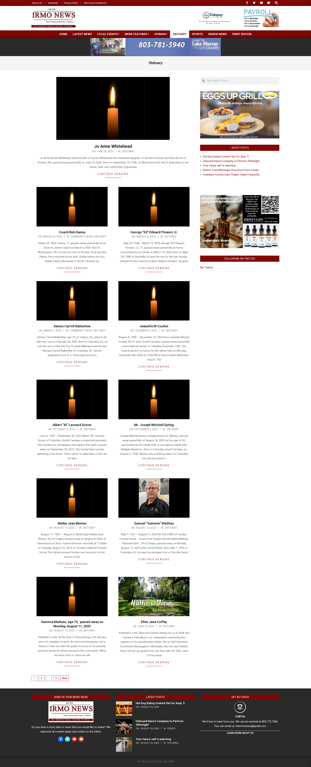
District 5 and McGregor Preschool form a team (231, 170)
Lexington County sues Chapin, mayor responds (231, 174)
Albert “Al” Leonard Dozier (72, 425)
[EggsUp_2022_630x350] (239, 93)
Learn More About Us (240, 733)
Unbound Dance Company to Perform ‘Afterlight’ (231, 161)
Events (171, 728)
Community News (82, 236)
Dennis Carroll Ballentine (72, 326)
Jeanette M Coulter (153, 326)
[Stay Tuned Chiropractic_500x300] (239, 196)
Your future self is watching (219, 165)
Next (64, 678)
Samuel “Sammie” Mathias (154, 523)
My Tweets (206, 267)
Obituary (128, 151)
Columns (172, 742)
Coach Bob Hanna (72, 232)
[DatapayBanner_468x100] (237, 10)
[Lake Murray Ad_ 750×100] (155, 39)
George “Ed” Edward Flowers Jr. (154, 232)
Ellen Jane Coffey (154, 622)
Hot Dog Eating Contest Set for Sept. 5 (226, 156)
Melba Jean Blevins (72, 523)
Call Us (240, 716)
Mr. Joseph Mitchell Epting (154, 425)
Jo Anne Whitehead (113, 146)
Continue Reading (113, 174)
